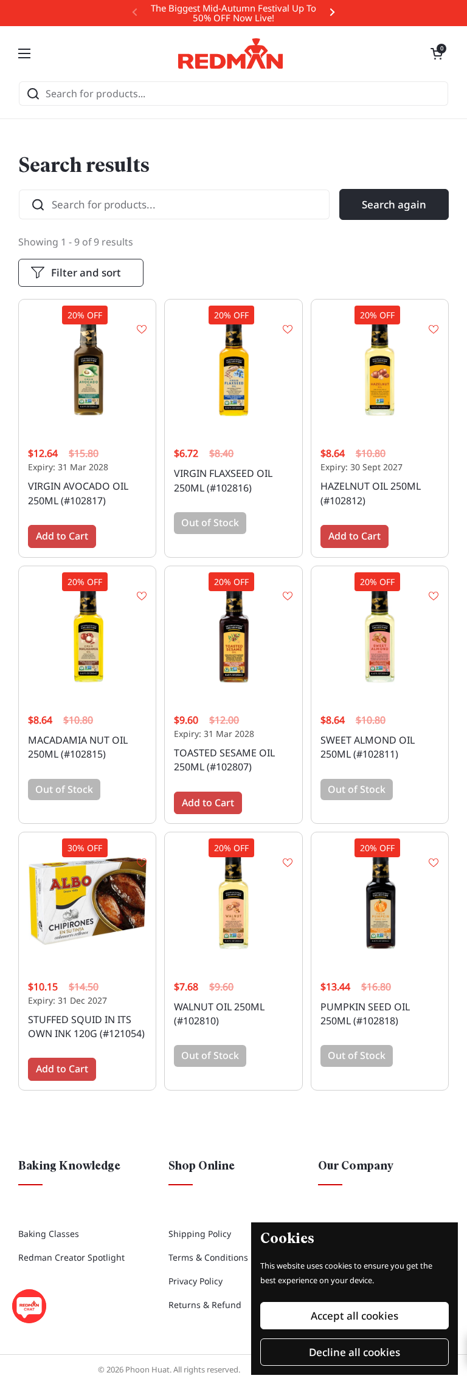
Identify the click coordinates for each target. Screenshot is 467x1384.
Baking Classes (48, 1233)
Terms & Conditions (208, 1257)
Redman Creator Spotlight (71, 1257)
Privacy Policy (195, 1281)
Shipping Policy (199, 1233)
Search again (394, 204)
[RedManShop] (230, 53)
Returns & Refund (204, 1304)
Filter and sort (86, 272)
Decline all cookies (354, 1352)
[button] (436, 53)
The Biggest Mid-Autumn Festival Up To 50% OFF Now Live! (233, 13)
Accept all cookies (354, 1316)
